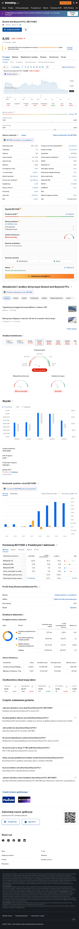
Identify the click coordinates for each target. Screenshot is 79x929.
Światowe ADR (56, 8)
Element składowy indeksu (46, 62)
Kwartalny (14, 493)
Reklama (44, 855)
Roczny (5, 493)
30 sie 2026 (73, 149)
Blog (3, 851)
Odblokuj (71, 114)
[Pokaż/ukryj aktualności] (47, 67)
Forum (63, 57)
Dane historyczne (30, 62)
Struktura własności (12, 614)
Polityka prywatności (21, 916)
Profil (12, 62)
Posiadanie (19, 62)
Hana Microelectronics (28, 686)
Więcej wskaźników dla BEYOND (65, 135)
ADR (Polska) (69, 8)
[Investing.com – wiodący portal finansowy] (12, 3)
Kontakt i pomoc (46, 859)
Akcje (4, 8)
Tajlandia (73, 607)
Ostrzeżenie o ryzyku (37, 916)
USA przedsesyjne (22, 8)
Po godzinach (36, 8)
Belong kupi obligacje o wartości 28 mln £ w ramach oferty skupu (28, 318)
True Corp (7, 686)
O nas (43, 851)
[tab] (10, 342)
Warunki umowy (7, 916)
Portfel (4, 859)
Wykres (15, 57)
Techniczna (54, 57)
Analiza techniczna (12, 335)
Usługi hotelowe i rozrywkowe (66, 595)
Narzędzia (5, 864)
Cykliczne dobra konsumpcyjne (65, 599)
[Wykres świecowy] (4, 67)
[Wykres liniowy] (7, 67)
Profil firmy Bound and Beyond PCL (20, 586)
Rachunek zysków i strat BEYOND (19, 483)
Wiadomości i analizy (29, 57)
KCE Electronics (43, 686)
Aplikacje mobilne (8, 855)
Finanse (43, 57)
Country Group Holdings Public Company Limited (21, 667)
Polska (10, 8)
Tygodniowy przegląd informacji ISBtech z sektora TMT (24, 307)
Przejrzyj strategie (69, 48)
